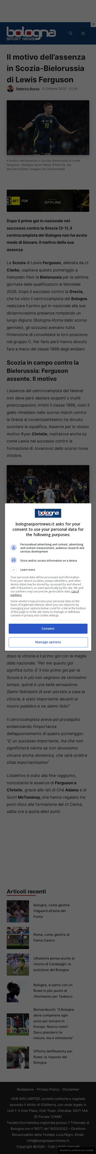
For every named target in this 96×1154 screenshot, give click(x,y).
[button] (48, 570)
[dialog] (48, 577)
